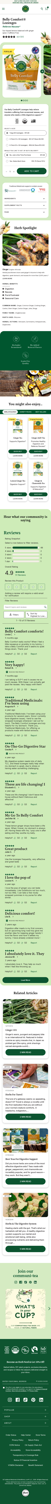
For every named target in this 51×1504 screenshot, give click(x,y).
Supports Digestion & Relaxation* (38, 487)
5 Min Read (25, 1248)
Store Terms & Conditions (19, 1391)
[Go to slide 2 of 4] (23, 100)
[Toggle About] (45, 1423)
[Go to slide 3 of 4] (25, 100)
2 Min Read (25, 1052)
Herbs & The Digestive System (20, 1223)
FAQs (6, 212)
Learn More (7, 278)
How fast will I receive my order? (25, 2)
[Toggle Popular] (45, 1410)
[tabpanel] (25, 280)
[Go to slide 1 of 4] (21, 100)
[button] (46, 9)
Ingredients (10, 199)
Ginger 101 (11, 1030)
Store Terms (40, 1435)
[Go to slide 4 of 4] (27, 100)
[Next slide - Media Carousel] (49, 1308)
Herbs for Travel (13, 1094)
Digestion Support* (18, 484)
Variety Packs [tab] (25, 412)
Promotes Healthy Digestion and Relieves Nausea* (38, 444)
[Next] (42, 71)
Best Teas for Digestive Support (21, 1159)
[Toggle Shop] (45, 1416)
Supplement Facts (13, 205)
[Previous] (2, 71)
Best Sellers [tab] (41, 412)
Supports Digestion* (18, 441)
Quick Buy (18, 451)
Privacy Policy (34, 1391)
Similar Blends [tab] (10, 412)
